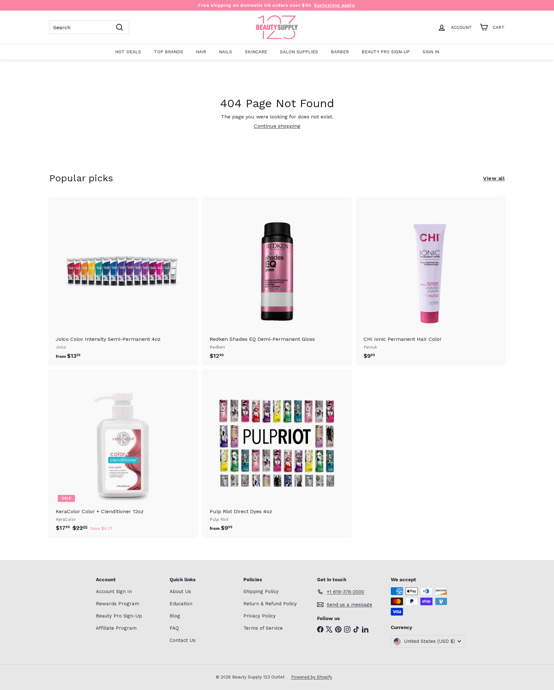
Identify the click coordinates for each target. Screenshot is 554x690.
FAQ (174, 628)
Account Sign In (114, 591)
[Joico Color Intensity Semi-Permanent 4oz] (123, 281)
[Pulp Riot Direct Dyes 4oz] (277, 453)
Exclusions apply (334, 5)
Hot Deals (128, 51)
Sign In (431, 51)
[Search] (119, 27)
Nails (225, 51)
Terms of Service (263, 628)
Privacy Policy (259, 616)
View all (494, 178)
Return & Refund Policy (270, 604)
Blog (175, 616)
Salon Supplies (299, 51)
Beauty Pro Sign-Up (386, 51)
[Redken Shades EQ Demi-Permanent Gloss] (277, 281)
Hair (201, 51)
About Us (180, 591)
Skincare (256, 51)
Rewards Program (117, 604)
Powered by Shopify (311, 677)
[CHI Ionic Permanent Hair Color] (431, 281)
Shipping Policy (261, 591)
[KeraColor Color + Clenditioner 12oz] (123, 453)
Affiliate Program (116, 628)
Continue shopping (277, 126)
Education (181, 604)
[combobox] (89, 27)
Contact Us (183, 640)
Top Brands (168, 51)
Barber (340, 51)
